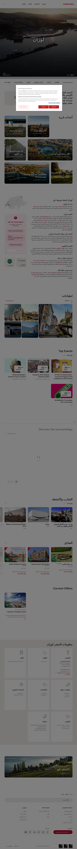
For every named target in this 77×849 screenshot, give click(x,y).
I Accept (43, 106)
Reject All (54, 106)
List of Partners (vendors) (54, 102)
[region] (39, 98)
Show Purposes (23, 106)
